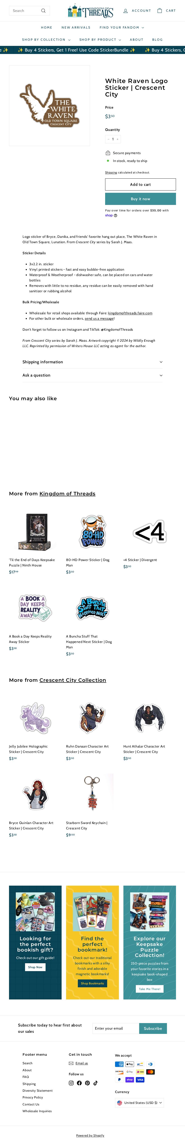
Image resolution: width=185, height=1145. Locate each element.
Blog (157, 40)
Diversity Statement (38, 1091)
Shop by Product (98, 40)
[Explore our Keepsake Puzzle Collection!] (149, 911)
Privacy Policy (33, 1097)
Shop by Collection (44, 40)
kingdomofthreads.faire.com (130, 313)
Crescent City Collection (72, 680)
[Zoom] (49, 105)
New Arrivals (76, 27)
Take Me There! (149, 989)
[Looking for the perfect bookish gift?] (35, 911)
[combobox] (29, 11)
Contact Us (31, 1104)
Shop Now (35, 967)
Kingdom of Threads (67, 493)
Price (109, 107)
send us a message (99, 319)
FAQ (26, 1077)
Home (47, 27)
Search (28, 1063)
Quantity (112, 130)
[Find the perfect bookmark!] (92, 911)
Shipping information (43, 361)
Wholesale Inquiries (37, 1111)
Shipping (111, 172)
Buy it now (140, 199)
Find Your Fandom (120, 27)
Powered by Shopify (90, 1135)
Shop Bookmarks (92, 983)
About (136, 40)
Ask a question (37, 375)
